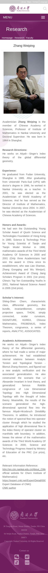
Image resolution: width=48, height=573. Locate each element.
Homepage (7, 38)
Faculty (29, 38)
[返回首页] (24, 12)
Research (19, 38)
